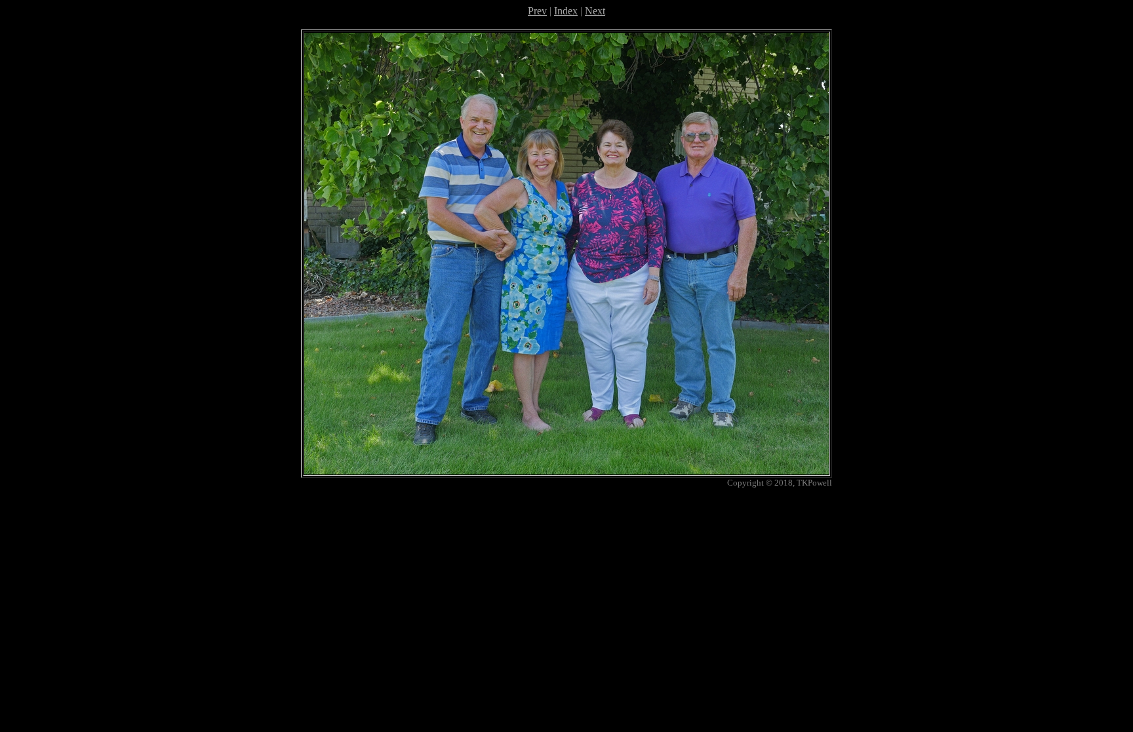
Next (595, 10)
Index (566, 10)
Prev (537, 10)
